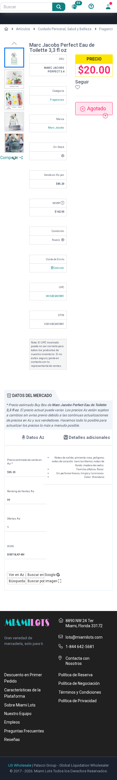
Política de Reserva (75, 675)
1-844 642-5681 (80, 646)
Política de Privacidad (77, 700)
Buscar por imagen (36, 581)
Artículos (23, 29)
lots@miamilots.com (84, 637)
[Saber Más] (91, 6)
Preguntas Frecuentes (24, 731)
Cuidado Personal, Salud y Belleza (64, 29)
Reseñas (12, 739)
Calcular (58, 267)
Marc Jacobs (56, 127)
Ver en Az (17, 575)
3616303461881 (55, 296)
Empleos (12, 722)
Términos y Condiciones (79, 692)
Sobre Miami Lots (19, 705)
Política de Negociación (79, 683)
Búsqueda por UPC (17, 581)
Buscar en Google (36, 575)
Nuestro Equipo (18, 713)
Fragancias (108, 29)
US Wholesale (19, 765)
